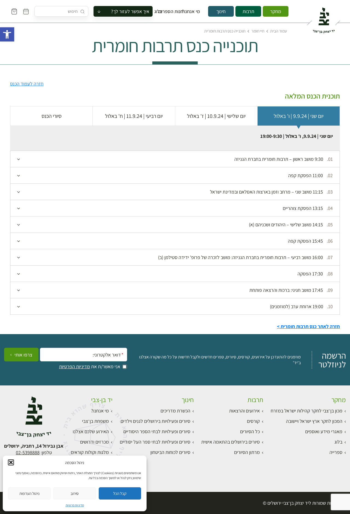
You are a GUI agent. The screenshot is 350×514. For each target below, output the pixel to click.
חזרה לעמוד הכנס (26, 84)
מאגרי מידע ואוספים (323, 431)
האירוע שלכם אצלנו (91, 431)
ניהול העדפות (29, 493)
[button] (7, 34)
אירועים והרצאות (244, 411)
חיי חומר (257, 31)
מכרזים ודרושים (94, 442)
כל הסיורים (250, 431)
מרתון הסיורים (247, 452)
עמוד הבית (278, 31)
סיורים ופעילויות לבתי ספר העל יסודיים (155, 442)
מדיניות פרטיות (75, 505)
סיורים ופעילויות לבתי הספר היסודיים (156, 431)
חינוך (221, 11)
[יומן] (26, 11)
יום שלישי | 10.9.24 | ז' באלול (216, 116)
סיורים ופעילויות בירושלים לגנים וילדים (155, 421)
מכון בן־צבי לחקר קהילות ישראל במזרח (306, 411)
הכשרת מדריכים (175, 411)
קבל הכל (119, 493)
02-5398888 (28, 452)
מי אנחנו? (194, 11)
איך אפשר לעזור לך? (130, 11)
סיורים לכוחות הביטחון (170, 452)
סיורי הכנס (52, 116)
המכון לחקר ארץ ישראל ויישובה (314, 421)
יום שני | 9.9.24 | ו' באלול (298, 116)
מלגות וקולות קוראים (90, 452)
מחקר (275, 11)
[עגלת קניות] (14, 11)
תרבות (248, 11)
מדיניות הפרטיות (74, 366)
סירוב (74, 493)
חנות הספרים (175, 11)
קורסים (253, 421)
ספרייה (335, 452)
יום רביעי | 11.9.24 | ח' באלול (134, 116)
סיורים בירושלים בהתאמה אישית (230, 442)
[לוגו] (324, 18)
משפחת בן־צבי (95, 421)
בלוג (160, 11)
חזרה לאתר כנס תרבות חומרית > (308, 326)
